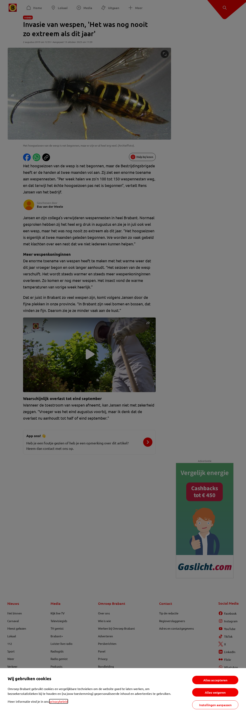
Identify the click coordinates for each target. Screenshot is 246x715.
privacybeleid (59, 701)
